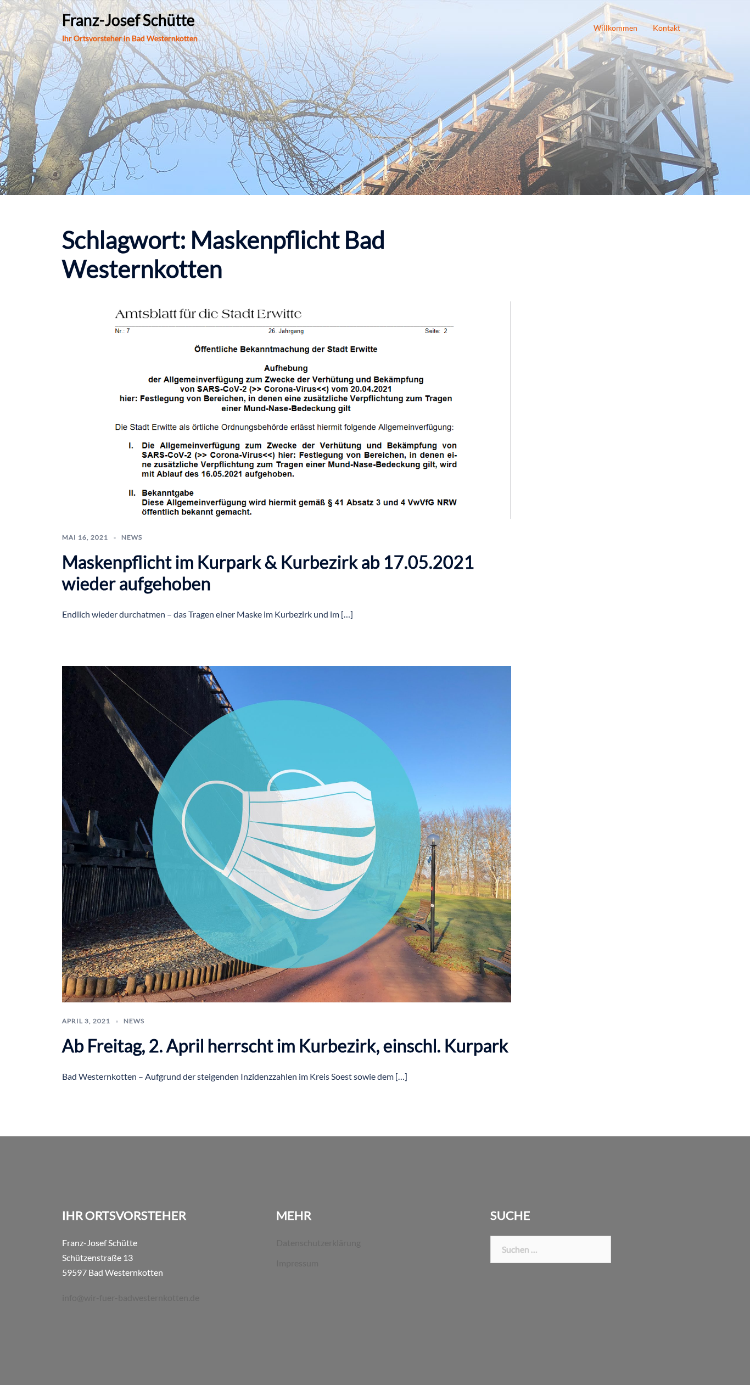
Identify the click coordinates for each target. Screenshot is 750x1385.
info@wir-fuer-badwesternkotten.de (130, 1297)
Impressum (297, 1263)
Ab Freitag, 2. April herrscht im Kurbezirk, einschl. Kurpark (285, 1045)
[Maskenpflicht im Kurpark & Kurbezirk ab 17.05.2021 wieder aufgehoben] (286, 408)
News (131, 537)
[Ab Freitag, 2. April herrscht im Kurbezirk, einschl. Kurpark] (286, 832)
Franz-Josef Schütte (128, 19)
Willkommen (615, 27)
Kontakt (666, 27)
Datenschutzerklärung (318, 1242)
